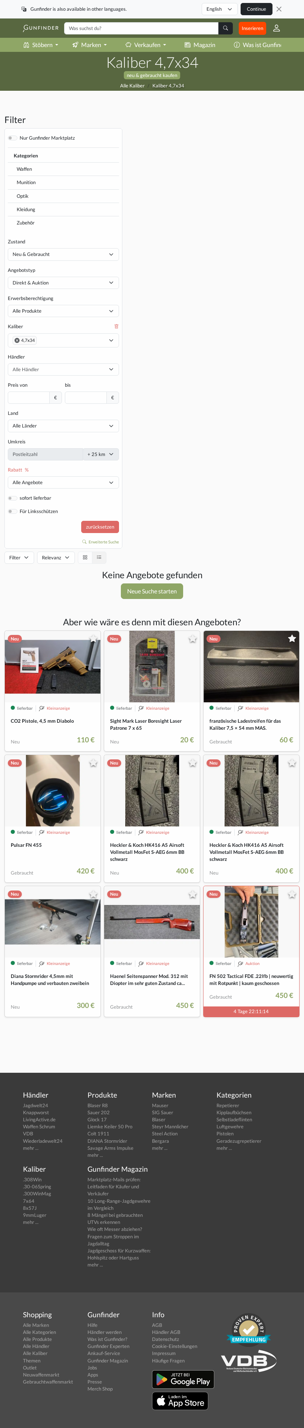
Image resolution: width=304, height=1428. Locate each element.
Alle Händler (36, 1346)
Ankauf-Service (103, 1353)
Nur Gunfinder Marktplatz (47, 138)
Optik (23, 196)
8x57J (30, 1208)
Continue (256, 9)
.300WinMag (37, 1193)
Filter (14, 557)
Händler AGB (166, 1332)
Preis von (17, 385)
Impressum (164, 1353)
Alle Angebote (28, 482)
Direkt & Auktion (31, 283)
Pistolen (225, 1133)
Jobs (92, 1368)
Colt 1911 (98, 1133)
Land (13, 413)
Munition (26, 182)
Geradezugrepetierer (239, 1141)
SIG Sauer (162, 1112)
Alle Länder (25, 426)
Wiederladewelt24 (43, 1141)
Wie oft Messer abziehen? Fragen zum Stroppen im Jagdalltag (114, 1236)
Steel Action (165, 1133)
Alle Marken (36, 1325)
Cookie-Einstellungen (174, 1346)
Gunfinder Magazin (107, 1361)
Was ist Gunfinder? (267, 44)
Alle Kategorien (39, 1332)
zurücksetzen (100, 527)
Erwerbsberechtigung (30, 298)
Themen (31, 1361)
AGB (157, 1325)
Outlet (30, 1368)
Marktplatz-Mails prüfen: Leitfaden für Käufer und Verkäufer (114, 1186)
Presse (94, 1382)
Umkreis (17, 442)
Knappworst (36, 1112)
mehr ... (31, 1148)
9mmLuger (34, 1215)
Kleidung (26, 209)
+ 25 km (96, 454)
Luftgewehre (230, 1126)
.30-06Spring (37, 1186)
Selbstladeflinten (234, 1119)
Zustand (16, 241)
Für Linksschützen (39, 511)
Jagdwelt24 (35, 1105)
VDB (28, 1133)
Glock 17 (97, 1119)
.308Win (32, 1179)
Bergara (160, 1141)
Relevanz (51, 557)
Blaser (158, 1119)
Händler (16, 357)
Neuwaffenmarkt (41, 1375)
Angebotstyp (21, 270)
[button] (273, 28)
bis (68, 385)
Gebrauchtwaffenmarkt (48, 1382)
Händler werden (104, 1332)
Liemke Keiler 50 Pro (109, 1126)
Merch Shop (100, 1389)
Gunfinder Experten (108, 1346)
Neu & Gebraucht (31, 254)
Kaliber (15, 326)
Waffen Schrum (39, 1126)
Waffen (24, 169)
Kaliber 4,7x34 (168, 86)
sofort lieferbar (35, 498)
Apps (92, 1375)
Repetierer (228, 1105)
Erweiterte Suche (103, 541)
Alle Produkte (27, 311)
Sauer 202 (98, 1112)
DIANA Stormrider (107, 1141)
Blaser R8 (97, 1105)
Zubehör (25, 223)
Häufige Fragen (168, 1361)
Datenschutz (165, 1339)
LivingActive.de (39, 1119)
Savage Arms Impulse (110, 1148)
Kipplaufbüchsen (234, 1112)
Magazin (204, 44)
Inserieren (252, 28)
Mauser (160, 1105)
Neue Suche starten (152, 591)
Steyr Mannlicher (170, 1126)
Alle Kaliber (132, 86)
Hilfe (92, 1325)
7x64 (28, 1201)
